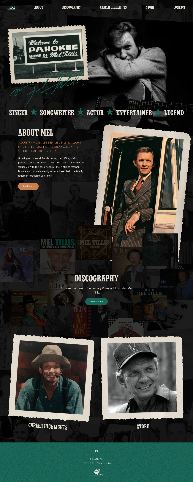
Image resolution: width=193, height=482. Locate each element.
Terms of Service (104, 463)
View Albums (96, 301)
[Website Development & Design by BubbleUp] (96, 475)
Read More (28, 186)
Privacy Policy (88, 463)
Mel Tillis (99, 459)
